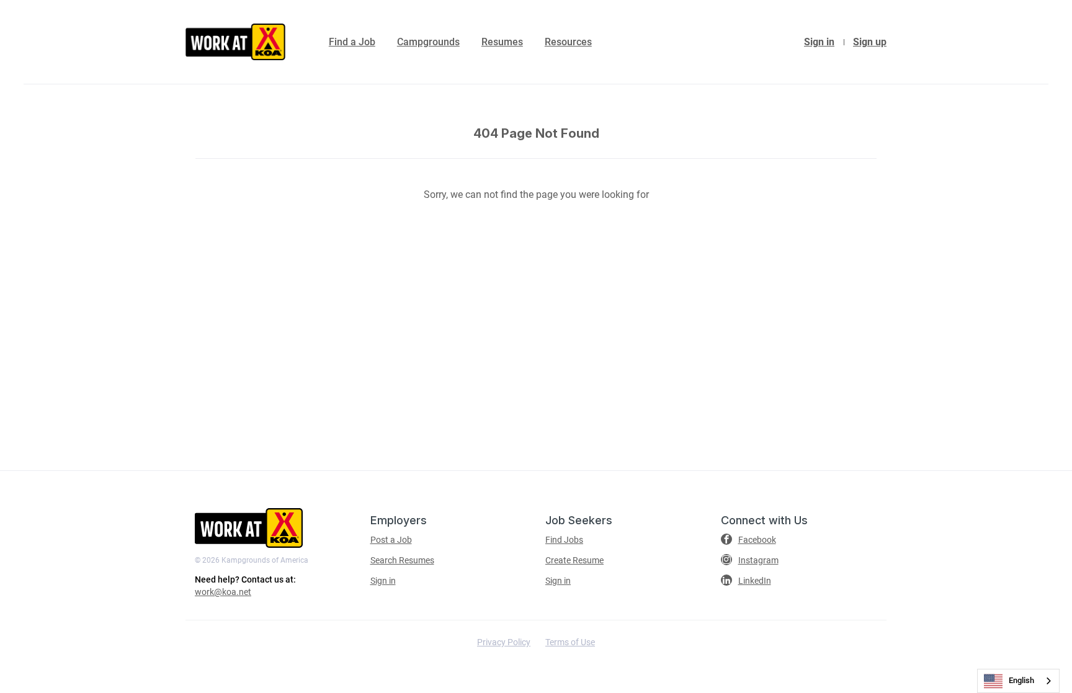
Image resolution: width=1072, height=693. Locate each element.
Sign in (819, 42)
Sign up (870, 42)
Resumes (502, 42)
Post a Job (391, 540)
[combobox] (1018, 681)
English (1021, 680)
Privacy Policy (503, 642)
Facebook (757, 540)
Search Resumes (402, 560)
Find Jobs (564, 540)
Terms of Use (570, 642)
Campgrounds (428, 42)
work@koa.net (223, 592)
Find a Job (352, 42)
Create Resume (574, 560)
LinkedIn (754, 581)
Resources (568, 42)
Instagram (758, 560)
